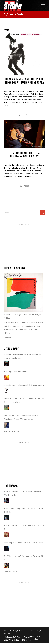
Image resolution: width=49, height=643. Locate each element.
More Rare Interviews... (12, 431)
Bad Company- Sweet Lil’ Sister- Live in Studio (23, 542)
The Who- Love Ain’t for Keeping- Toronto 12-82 (24, 558)
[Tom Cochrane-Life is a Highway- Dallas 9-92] (24, 134)
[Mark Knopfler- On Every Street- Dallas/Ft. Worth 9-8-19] (6, 500)
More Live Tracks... (11, 572)
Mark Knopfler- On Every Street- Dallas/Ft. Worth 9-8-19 (22, 493)
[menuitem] (41, 5)
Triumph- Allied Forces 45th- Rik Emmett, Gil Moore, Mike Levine (23, 356)
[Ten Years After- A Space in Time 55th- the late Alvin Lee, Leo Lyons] (6, 407)
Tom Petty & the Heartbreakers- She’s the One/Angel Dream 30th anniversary (21, 417)
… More (7, 333)
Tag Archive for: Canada (13, 14)
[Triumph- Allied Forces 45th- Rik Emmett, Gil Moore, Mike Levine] (6, 363)
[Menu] (41, 5)
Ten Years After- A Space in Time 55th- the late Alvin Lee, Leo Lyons (24, 400)
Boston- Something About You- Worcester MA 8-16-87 (24, 510)
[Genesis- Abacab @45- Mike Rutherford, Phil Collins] (23, 292)
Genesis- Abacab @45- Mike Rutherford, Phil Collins (23, 316)
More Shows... (9, 338)
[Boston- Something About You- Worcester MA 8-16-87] (6, 517)
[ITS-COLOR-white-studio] (20, 5)
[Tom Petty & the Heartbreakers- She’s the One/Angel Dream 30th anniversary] (6, 425)
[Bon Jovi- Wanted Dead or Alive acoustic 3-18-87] (6, 534)
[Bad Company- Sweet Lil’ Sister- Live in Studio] (6, 548)
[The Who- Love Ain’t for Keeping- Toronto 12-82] (6, 565)
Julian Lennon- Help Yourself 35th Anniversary (24, 385)
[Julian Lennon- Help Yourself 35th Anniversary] (6, 390)
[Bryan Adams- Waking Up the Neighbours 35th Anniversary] (24, 54)
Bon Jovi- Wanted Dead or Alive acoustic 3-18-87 (24, 527)
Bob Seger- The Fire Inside (15, 371)
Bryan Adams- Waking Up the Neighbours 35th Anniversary (24, 80)
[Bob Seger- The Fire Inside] (6, 377)
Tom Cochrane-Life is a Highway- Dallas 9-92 (24, 154)
